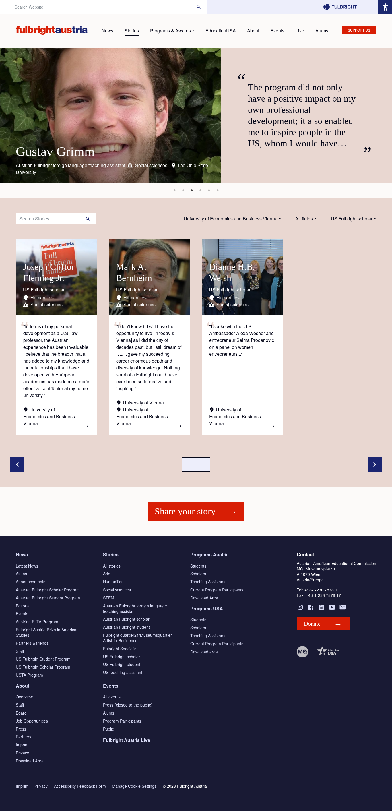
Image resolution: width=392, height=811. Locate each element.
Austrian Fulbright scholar (126, 619)
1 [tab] (174, 190)
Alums (321, 30)
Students (198, 566)
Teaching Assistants (208, 581)
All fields (304, 218)
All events (112, 697)
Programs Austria (209, 554)
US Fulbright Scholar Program (43, 667)
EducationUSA (220, 30)
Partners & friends (32, 643)
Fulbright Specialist (120, 648)
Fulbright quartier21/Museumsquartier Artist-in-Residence (137, 637)
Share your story (185, 511)
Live (300, 30)
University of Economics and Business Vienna (230, 218)
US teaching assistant (122, 672)
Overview (24, 697)
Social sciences (117, 590)
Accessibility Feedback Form (80, 786)
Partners (23, 737)
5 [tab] (209, 190)
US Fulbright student (121, 664)
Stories (132, 30)
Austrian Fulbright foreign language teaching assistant (135, 608)
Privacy (22, 753)
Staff (20, 651)
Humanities (113, 581)
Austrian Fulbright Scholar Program (48, 590)
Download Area (204, 598)
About (253, 30)
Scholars (198, 573)
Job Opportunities (32, 721)
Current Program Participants (216, 590)
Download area (204, 652)
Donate (312, 623)
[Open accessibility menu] (385, 7)
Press (21, 729)
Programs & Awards (170, 30)
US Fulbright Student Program (43, 659)
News (107, 30)
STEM (108, 598)
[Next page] (375, 464)
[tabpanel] (196, 115)
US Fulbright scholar (351, 218)
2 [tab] (183, 190)
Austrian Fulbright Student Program (48, 598)
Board (21, 713)
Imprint (22, 745)
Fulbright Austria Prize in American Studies (47, 632)
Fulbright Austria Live (126, 740)
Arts (106, 573)
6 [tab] (217, 190)
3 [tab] (192, 190)
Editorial (23, 606)
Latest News (27, 566)
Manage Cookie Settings (134, 786)
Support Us (359, 30)
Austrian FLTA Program (37, 621)
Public (108, 729)
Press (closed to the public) (127, 705)
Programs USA (206, 608)
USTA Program (29, 675)
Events (277, 30)
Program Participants (122, 721)
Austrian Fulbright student (126, 627)
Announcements (30, 581)
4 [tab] (200, 190)
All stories (112, 566)
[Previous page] (17, 464)
